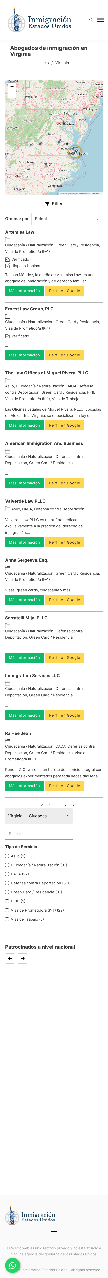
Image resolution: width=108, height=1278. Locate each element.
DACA (71, 386)
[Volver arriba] (90, 1263)
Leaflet (65, 193)
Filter (57, 203)
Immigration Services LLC (32, 675)
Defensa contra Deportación (59, 509)
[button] (59, 142)
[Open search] (91, 20)
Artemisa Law (19, 232)
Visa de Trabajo (65, 398)
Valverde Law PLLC (25, 501)
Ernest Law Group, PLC (29, 309)
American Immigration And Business (44, 443)
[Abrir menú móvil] (54, 1233)
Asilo (9, 386)
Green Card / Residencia (77, 245)
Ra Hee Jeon (18, 733)
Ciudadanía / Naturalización (29, 245)
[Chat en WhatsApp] (12, 1265)
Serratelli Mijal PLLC (26, 617)
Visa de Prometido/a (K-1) (27, 251)
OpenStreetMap (84, 193)
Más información (24, 290)
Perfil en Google (64, 290)
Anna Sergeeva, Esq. (26, 560)
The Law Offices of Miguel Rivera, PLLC (46, 373)
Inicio (44, 62)
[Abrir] (100, 20)
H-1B (91, 392)
